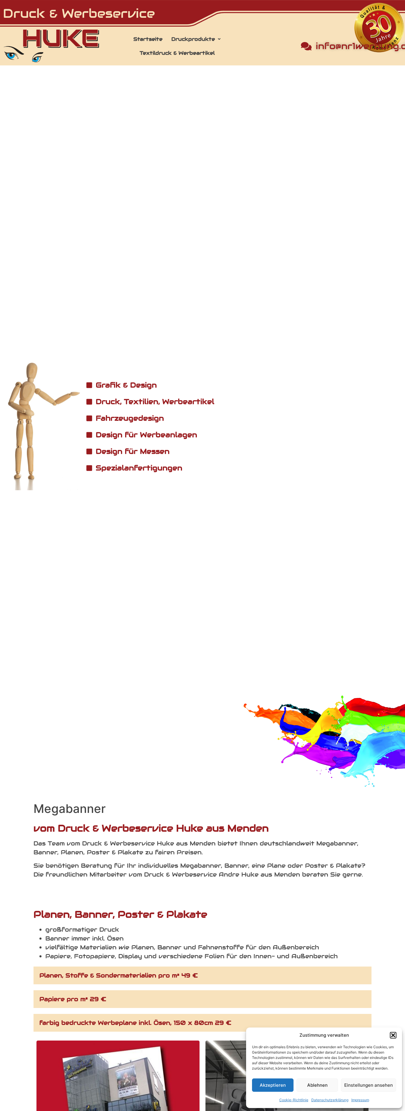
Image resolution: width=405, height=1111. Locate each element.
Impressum (360, 1100)
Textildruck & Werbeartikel (177, 53)
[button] (393, 1035)
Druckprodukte (193, 39)
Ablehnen (317, 1085)
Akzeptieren (273, 1085)
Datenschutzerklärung (329, 1100)
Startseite (147, 39)
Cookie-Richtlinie (293, 1100)
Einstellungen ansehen (368, 1085)
